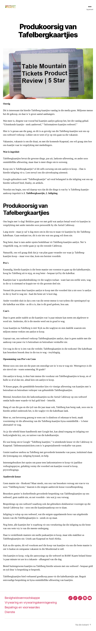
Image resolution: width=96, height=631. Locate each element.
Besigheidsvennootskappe (22, 598)
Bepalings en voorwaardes (22, 607)
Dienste (10, 612)
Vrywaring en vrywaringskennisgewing (31, 602)
